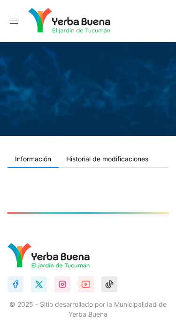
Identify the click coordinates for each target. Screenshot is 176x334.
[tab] (33, 159)
